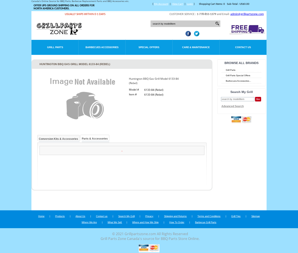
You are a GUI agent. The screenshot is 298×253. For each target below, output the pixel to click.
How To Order (176, 222)
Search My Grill (126, 216)
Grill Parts (55, 47)
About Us (80, 216)
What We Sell (115, 222)
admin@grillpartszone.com (247, 14)
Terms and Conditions (209, 216)
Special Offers (149, 47)
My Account (161, 4)
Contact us (102, 216)
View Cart (177, 4)
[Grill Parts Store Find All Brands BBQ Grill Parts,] (59, 33)
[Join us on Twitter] (195, 35)
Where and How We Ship (145, 222)
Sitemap (255, 216)
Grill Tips (236, 216)
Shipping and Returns (175, 216)
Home (41, 216)
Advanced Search (232, 106)
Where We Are (89, 222)
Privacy (149, 216)
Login (190, 4)
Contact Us (243, 47)
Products (60, 216)
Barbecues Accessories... (238, 81)
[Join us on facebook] (187, 35)
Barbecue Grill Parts (205, 222)
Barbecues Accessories (102, 47)
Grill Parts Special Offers (238, 75)
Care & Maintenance (196, 47)
